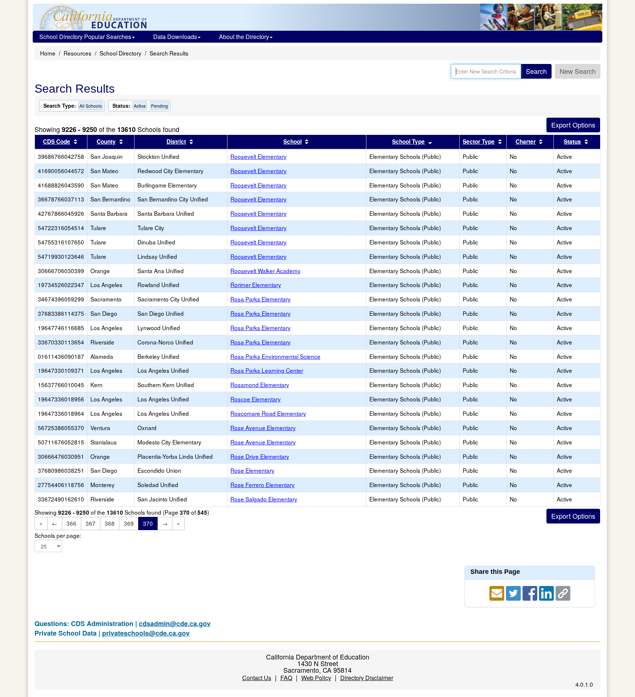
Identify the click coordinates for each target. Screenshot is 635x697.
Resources (78, 53)
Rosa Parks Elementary (260, 299)
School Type (408, 141)
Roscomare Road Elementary (268, 413)
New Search (578, 71)
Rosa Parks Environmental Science (275, 356)
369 (129, 523)
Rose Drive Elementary (259, 456)
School (292, 141)
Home (47, 53)
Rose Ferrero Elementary (262, 484)
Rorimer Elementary (255, 284)
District (176, 141)
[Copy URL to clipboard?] (563, 592)
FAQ (286, 677)
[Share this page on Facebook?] (531, 592)
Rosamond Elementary (259, 384)
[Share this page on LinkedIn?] (547, 592)
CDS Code (56, 141)
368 (110, 523)
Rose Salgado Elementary (263, 499)
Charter (526, 141)
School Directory (120, 53)
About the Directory (244, 36)
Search (536, 71)
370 (148, 523)
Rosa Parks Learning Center (266, 370)
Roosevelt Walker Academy (265, 271)
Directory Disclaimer (366, 677)
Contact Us (256, 677)
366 (71, 523)
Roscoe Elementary (255, 399)
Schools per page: (58, 535)
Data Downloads (175, 36)
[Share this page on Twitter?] (514, 592)
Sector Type (479, 141)
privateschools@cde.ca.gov (146, 633)
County (106, 141)
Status (572, 141)
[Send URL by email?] (497, 592)
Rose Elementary (252, 470)
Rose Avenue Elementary (263, 427)
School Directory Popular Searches (85, 36)
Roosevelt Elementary (258, 156)
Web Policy (316, 677)
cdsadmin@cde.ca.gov (175, 623)
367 (91, 523)
